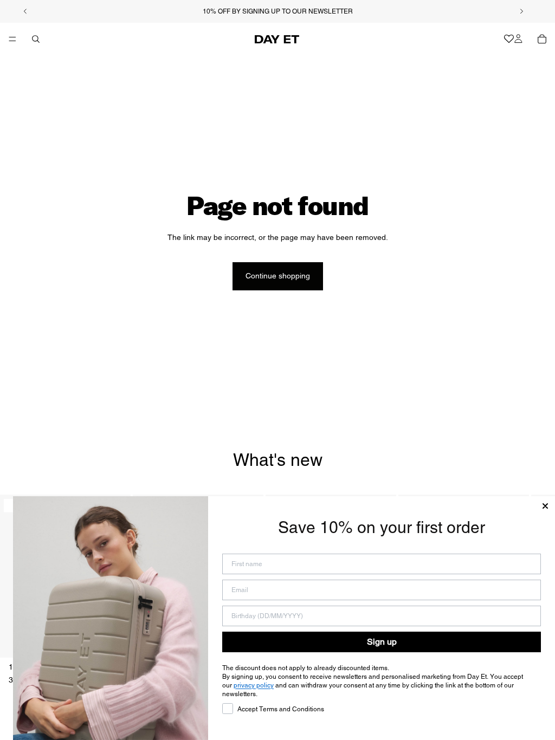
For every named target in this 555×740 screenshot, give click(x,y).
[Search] (36, 39)
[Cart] (542, 39)
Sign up (382, 642)
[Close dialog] (545, 506)
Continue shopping (278, 275)
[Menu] (12, 39)
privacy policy (254, 685)
